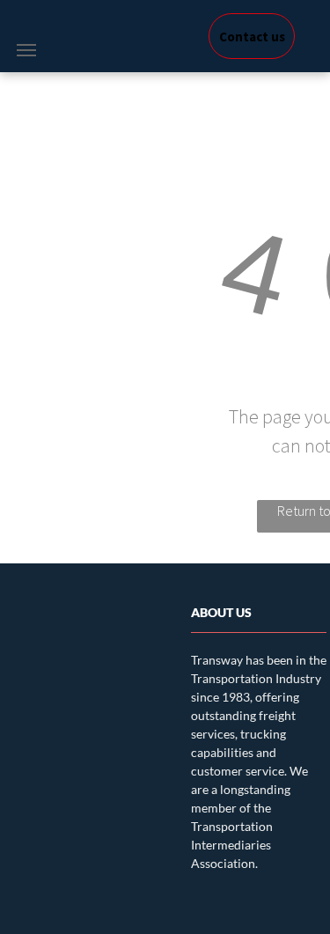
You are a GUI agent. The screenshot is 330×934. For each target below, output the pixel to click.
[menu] (26, 50)
